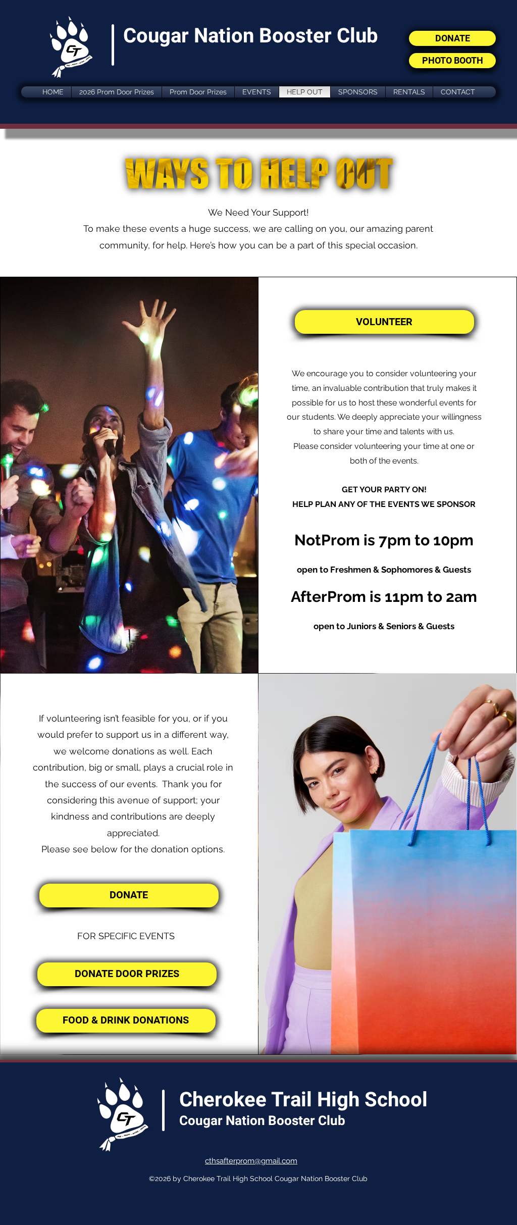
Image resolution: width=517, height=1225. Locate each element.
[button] (256, 91)
